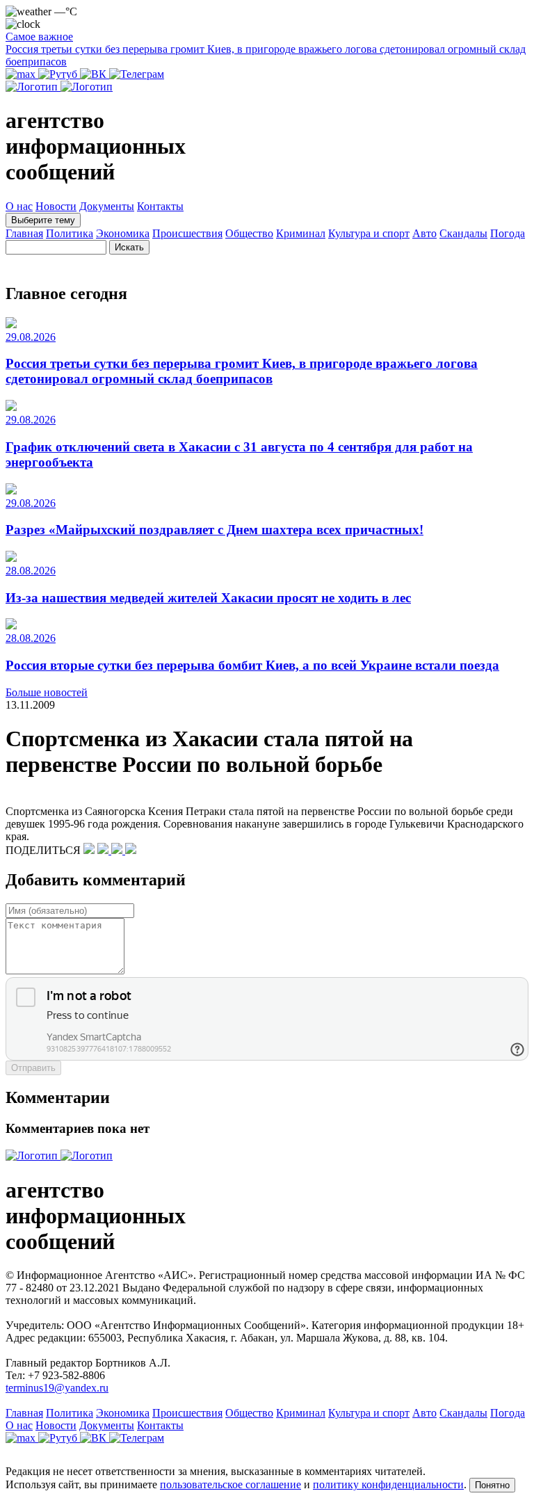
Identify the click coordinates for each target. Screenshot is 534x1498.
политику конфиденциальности (388, 1484)
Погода (507, 233)
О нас (19, 206)
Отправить (33, 1068)
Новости (55, 206)
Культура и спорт (369, 233)
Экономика (122, 233)
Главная (24, 233)
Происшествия (187, 233)
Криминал (300, 233)
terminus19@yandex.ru (57, 1388)
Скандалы (463, 233)
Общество (249, 233)
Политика (69, 233)
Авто (424, 233)
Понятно (492, 1485)
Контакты (160, 206)
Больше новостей (47, 692)
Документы (106, 206)
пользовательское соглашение (230, 1484)
